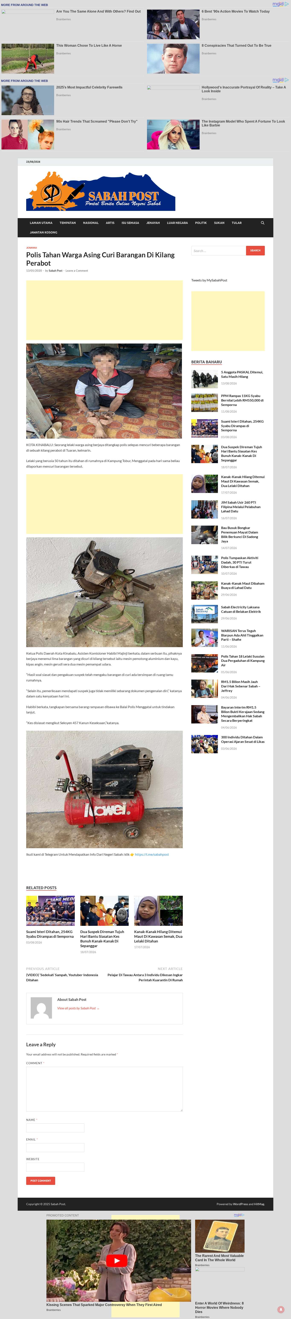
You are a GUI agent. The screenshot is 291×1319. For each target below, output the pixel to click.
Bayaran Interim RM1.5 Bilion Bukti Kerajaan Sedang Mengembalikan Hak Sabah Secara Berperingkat (242, 713)
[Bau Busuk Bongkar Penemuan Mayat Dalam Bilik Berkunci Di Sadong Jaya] (204, 528)
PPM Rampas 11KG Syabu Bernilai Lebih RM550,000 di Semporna (242, 400)
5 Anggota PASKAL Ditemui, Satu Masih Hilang (242, 374)
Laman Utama (41, 223)
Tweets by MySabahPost (209, 280)
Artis (110, 223)
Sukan (219, 223)
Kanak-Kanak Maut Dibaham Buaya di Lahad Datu (242, 585)
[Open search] (262, 223)
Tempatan (68, 223)
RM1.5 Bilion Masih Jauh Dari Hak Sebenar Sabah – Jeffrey (240, 686)
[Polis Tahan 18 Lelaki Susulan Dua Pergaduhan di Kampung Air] (204, 657)
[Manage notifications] (281, 1309)
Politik (201, 223)
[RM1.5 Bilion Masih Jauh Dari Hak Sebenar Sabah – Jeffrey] (204, 682)
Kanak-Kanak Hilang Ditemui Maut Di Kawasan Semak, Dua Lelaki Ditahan (158, 936)
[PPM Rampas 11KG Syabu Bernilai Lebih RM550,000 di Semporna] (204, 396)
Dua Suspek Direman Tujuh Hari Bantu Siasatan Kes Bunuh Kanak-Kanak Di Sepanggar (102, 938)
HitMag (259, 1204)
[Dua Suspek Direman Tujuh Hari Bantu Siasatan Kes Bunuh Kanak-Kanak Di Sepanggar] (104, 912)
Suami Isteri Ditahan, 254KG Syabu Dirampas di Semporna (50, 934)
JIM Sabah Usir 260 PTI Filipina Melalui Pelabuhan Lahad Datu (241, 506)
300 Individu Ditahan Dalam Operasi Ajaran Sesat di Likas (243, 739)
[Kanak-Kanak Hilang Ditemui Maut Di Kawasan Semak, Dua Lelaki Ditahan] (158, 912)
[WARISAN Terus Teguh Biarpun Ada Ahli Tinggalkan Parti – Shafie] (204, 631)
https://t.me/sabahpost (152, 854)
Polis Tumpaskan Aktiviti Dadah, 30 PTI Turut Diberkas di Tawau (239, 562)
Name (31, 1120)
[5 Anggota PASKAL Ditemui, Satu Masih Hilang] (204, 372)
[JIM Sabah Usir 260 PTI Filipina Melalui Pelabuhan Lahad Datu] (204, 503)
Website (33, 1159)
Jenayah (153, 223)
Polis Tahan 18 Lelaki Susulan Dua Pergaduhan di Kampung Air (243, 660)
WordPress (240, 1204)
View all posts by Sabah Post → (78, 1008)
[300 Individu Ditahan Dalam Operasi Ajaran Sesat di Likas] (204, 737)
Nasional (91, 223)
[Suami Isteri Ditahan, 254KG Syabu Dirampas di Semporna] (50, 912)
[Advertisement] (104, 310)
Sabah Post (55, 270)
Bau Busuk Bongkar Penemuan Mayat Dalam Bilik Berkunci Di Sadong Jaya (239, 534)
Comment (35, 1063)
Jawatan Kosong (43, 232)
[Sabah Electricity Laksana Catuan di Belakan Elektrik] (204, 607)
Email (32, 1139)
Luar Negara (177, 223)
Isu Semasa (130, 223)
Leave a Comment (77, 270)
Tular (237, 223)
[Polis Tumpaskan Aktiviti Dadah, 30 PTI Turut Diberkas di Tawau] (204, 558)
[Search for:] (228, 250)
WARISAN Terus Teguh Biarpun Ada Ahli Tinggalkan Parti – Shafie (242, 635)
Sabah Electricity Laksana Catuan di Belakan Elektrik (241, 609)
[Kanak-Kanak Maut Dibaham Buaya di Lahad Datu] (204, 584)
